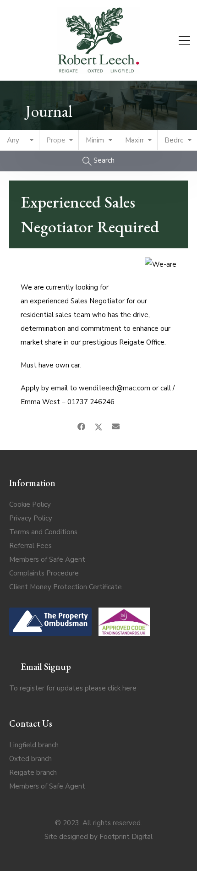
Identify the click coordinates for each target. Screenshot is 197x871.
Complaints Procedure (44, 573)
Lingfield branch (34, 745)
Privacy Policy (30, 518)
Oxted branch (30, 758)
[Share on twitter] (98, 427)
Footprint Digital (126, 836)
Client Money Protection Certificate (65, 587)
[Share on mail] (116, 427)
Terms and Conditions (43, 532)
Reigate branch (33, 772)
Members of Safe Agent (47, 559)
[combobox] (19, 140)
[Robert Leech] (98, 69)
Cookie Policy (30, 504)
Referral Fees (30, 545)
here (129, 688)
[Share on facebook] (81, 427)
